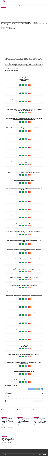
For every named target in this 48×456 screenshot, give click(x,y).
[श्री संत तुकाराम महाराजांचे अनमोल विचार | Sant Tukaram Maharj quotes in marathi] (8, 431)
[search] (46, 1)
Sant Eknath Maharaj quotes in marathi (11, 385)
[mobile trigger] (2, 1)
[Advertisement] (24, 14)
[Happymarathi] (4, 1)
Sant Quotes (4, 436)
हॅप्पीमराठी (5, 27)
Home (2, 5)
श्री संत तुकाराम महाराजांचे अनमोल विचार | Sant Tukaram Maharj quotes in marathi (8, 439)
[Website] (42, 393)
